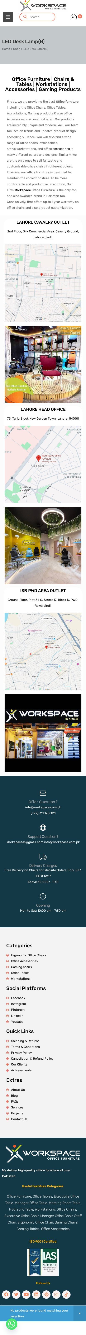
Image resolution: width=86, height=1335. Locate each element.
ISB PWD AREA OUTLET (43, 590)
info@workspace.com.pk (43, 807)
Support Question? (43, 836)
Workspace (22, 190)
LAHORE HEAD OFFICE (43, 409)
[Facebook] (6, 1294)
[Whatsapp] (11, 1324)
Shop (16, 49)
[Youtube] (26, 1294)
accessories (61, 149)
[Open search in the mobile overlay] (43, 17)
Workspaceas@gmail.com (24, 842)
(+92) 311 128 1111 (43, 813)
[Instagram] (56, 1294)
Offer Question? (43, 802)
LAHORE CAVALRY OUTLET (43, 222)
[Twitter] (16, 1294)
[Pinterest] (46, 1294)
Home (6, 49)
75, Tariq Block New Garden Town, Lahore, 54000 (43, 418)
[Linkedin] (36, 1294)
